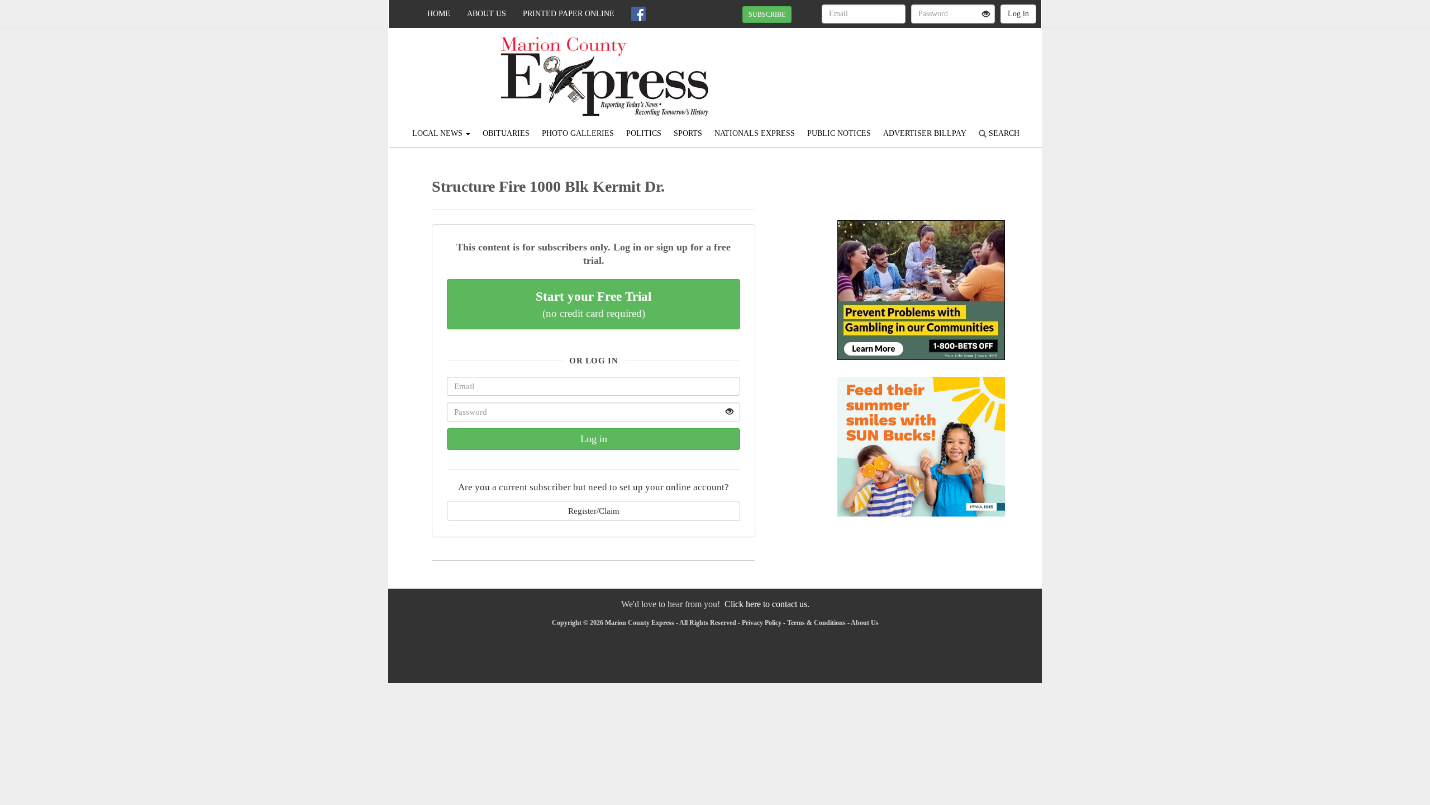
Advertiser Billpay (924, 133)
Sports (688, 133)
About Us (486, 14)
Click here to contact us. (766, 604)
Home (438, 14)
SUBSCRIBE (767, 14)
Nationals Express (754, 133)
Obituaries (506, 133)
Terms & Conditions (816, 623)
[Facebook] (638, 14)
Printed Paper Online (568, 14)
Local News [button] (438, 133)
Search (1002, 133)
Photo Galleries (578, 133)
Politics (643, 133)
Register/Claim (593, 510)
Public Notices (839, 133)
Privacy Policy (761, 623)
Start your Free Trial (593, 304)
